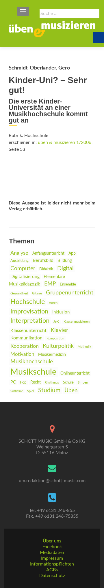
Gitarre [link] (37, 293)
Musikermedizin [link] (52, 355)
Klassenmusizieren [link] (77, 321)
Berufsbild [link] (43, 260)
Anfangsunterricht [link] (48, 253)
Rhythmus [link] (52, 382)
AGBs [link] (52, 570)
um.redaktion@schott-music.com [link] (52, 480)
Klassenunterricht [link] (28, 330)
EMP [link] (50, 284)
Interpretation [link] (29, 321)
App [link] (72, 253)
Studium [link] (49, 390)
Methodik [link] (84, 346)
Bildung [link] (64, 260)
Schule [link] (68, 382)
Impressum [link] (52, 558)
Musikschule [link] (33, 372)
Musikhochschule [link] (31, 362)
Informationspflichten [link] (52, 564)
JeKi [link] (56, 321)
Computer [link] (22, 268)
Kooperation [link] (24, 346)
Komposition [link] (55, 338)
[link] (52, 28)
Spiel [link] (30, 391)
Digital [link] (65, 268)
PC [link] (13, 382)
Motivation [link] (22, 354)
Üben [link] (71, 390)
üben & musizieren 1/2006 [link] (64, 142)
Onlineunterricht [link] (75, 373)
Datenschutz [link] (52, 575)
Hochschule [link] (27, 301)
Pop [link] (23, 382)
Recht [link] (35, 382)
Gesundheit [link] (19, 293)
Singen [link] (83, 382)
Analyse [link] (19, 253)
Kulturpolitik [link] (58, 346)
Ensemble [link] (68, 284)
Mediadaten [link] (52, 552)
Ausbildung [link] (19, 261)
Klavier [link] (59, 330)
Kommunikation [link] (26, 338)
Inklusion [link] (61, 312)
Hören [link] (53, 303)
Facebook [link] (52, 546)
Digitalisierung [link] (25, 276)
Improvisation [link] (29, 312)
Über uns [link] (52, 541)
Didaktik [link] (46, 269)
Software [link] (16, 391)
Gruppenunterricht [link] (69, 293)
